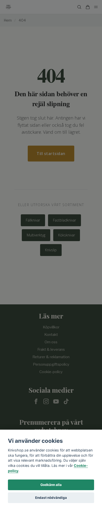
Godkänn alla (51, 485)
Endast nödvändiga (51, 498)
